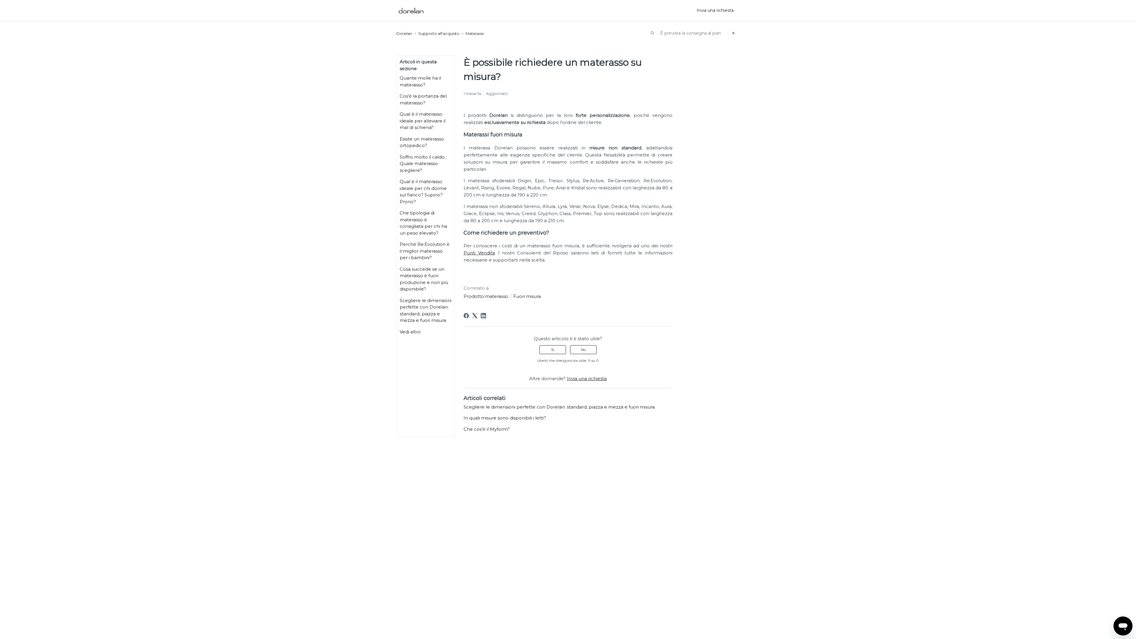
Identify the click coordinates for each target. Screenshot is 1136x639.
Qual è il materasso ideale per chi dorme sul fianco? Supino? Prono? (423, 191)
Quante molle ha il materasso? (420, 81)
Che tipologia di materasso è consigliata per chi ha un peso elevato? (423, 223)
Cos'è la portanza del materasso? (423, 99)
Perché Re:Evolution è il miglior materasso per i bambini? (425, 250)
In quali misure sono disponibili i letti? (505, 418)
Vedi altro (410, 332)
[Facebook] (466, 315)
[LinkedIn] (483, 315)
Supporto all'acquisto (438, 33)
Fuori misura (527, 296)
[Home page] (411, 10)
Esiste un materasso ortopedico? (422, 142)
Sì (552, 349)
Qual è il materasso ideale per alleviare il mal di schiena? (423, 120)
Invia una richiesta (715, 10)
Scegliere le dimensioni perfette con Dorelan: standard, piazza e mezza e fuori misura (425, 310)
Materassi (475, 33)
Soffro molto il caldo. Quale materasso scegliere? (423, 163)
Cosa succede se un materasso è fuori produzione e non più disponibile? (424, 279)
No (583, 349)
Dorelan (404, 33)
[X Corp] (474, 315)
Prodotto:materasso (486, 296)
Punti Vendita (479, 253)
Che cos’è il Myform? (487, 429)
